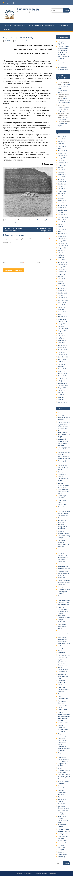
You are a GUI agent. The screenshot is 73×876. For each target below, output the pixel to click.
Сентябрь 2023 (63, 217)
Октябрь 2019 (62, 326)
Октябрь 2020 (62, 298)
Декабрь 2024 (62, 184)
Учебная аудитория (34, 25)
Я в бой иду (61, 857)
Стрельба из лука (63, 781)
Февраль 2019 (62, 345)
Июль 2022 (61, 250)
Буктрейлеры (62, 474)
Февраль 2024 (62, 205)
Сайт (38, 263)
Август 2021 (62, 274)
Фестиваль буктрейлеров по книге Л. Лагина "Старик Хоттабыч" (63, 810)
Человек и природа (11, 220)
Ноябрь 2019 (62, 324)
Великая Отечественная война (63, 479)
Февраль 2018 (62, 373)
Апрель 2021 (62, 283)
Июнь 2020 (61, 307)
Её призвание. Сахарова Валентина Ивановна (13, 229)
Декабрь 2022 (62, 238)
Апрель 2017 (62, 397)
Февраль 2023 (62, 234)
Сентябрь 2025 (63, 163)
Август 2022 (62, 248)
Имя (4, 263)
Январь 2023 (62, 236)
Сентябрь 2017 (63, 385)
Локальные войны (64, 600)
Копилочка (7, 29)
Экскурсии (61, 850)
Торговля (61, 790)
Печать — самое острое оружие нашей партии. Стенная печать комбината (63, 50)
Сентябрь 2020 (63, 300)
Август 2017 (62, 388)
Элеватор (61, 852)
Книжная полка (63, 571)
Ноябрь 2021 (62, 267)
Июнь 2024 (61, 196)
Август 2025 (62, 165)
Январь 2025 (62, 181)
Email (22, 263)
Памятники (61, 687)
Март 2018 (61, 371)
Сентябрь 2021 (63, 272)
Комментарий (8, 242)
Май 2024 (61, 198)
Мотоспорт (61, 653)
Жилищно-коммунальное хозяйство (62, 527)
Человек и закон (63, 829)
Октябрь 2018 (62, 354)
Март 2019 (61, 343)
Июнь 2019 (61, 336)
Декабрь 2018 (62, 350)
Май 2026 (61, 144)
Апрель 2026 (62, 146)
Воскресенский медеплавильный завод (63, 491)
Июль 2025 (61, 167)
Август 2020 (62, 302)
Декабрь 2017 (62, 378)
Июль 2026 (61, 139)
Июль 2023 (61, 222)
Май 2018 (61, 366)
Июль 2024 (61, 193)
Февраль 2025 (62, 179)
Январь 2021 (62, 290)
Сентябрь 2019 (63, 328)
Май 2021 (61, 281)
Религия (60, 712)
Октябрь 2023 (62, 215)
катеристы (24, 220)
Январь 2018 (62, 376)
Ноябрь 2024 (62, 186)
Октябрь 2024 (62, 189)
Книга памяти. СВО (64, 569)
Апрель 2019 (62, 340)
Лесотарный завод (64, 589)
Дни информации (63, 515)
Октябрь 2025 (62, 160)
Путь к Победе (62, 710)
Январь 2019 (62, 347)
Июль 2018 (61, 362)
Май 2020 (61, 309)
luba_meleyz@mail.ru (12, 3)
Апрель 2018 (62, 369)
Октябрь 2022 (62, 243)
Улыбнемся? (62, 799)
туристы (17, 222)
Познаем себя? (63, 698)
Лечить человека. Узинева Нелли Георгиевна (64, 101)
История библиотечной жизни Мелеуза (63, 555)
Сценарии (61, 783)
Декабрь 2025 (62, 155)
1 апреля (61, 413)
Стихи (60, 768)
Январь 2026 (62, 153)
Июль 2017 (61, 390)
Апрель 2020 (62, 312)
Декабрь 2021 (62, 264)
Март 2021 (61, 286)
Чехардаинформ (63, 834)
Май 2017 (61, 395)
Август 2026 (62, 136)
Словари (60, 725)
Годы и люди (62, 500)
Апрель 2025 (62, 174)
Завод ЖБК (61, 531)
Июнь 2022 (61, 253)
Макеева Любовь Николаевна (24, 41)
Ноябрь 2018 (62, 352)
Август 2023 (62, 219)
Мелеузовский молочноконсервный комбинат (64, 633)
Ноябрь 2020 (62, 295)
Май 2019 (61, 338)
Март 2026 (61, 148)
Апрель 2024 (62, 200)
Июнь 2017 (61, 392)
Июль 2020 (61, 305)
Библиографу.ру (28, 9)
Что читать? (62, 25)
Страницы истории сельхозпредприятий (64, 777)
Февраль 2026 (62, 151)
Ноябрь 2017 (62, 381)
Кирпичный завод (63, 566)
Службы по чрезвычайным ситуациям (63, 729)
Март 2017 (61, 400)
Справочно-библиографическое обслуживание (64, 759)
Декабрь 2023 (62, 210)
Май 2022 (61, 255)
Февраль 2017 (62, 402)
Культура (61, 587)
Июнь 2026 (61, 141)
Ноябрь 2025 (62, 158)
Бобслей (60, 472)
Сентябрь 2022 (63, 245)
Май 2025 (61, 172)
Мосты (60, 650)
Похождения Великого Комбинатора (62, 703)
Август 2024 (62, 191)
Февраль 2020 (62, 317)
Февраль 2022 (62, 262)
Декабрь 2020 (62, 293)
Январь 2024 (62, 208)
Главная (6, 25)
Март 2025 (61, 177)
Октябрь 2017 (62, 383)
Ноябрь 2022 (62, 241)
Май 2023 (61, 227)
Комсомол (61, 578)
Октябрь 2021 (62, 269)
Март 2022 (61, 260)
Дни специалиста (63, 518)
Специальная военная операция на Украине (64, 748)
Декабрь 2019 (62, 321)
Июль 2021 (61, 276)
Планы (60, 696)
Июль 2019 (61, 333)
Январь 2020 (62, 319)
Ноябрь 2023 (62, 212)
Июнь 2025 (61, 170)
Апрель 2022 (62, 257)
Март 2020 (61, 314)
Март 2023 (61, 231)
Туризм (60, 797)
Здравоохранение (63, 533)
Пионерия (61, 694)
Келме (60, 564)
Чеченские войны (63, 836)
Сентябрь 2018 (63, 357)
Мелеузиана (49, 25)
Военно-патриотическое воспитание (63, 485)
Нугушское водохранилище (37, 220)
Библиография (18, 25)
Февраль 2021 (62, 288)
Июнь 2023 (61, 224)
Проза (60, 707)
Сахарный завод (63, 723)
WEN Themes (52, 873)
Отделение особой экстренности (44, 229)
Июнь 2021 (61, 279)
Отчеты (60, 685)
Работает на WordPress (24, 873)
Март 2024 (61, 203)
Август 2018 (62, 359)
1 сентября (61, 415)
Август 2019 (62, 331)
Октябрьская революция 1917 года (63, 676)
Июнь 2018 (61, 364)
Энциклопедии (62, 854)
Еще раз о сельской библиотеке (62, 63)
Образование (62, 672)
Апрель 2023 (62, 229)
